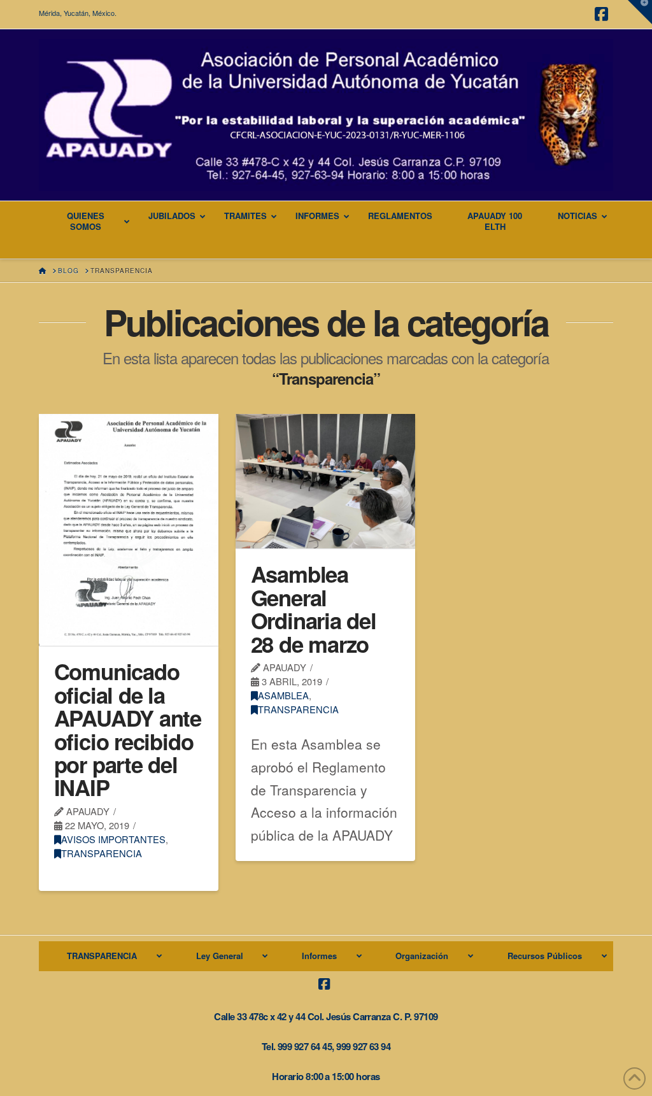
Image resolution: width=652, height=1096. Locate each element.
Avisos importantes (113, 839)
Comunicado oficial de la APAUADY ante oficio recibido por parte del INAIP (127, 729)
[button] (640, 12)
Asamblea (283, 695)
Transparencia (101, 853)
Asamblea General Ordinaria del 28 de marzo (313, 608)
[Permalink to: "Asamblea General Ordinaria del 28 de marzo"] (325, 481)
